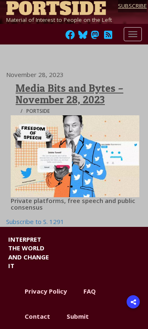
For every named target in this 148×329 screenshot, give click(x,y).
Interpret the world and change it (28, 252)
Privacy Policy (46, 291)
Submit (78, 316)
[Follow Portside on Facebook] (70, 37)
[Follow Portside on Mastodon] (95, 37)
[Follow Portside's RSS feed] (108, 37)
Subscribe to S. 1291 (35, 221)
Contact (37, 316)
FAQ (89, 291)
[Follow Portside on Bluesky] (83, 37)
